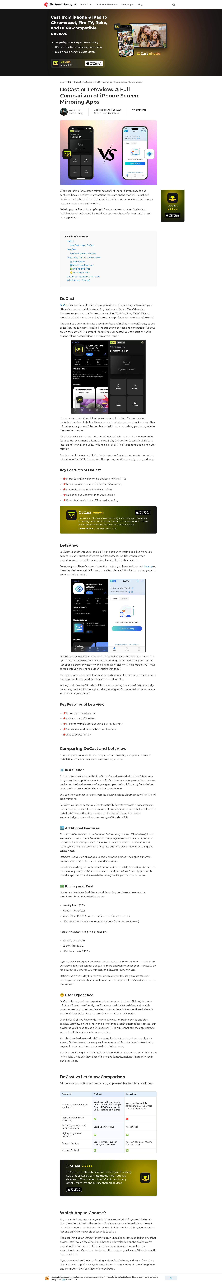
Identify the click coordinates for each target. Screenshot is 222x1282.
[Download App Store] (140, 512)
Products (85, 4)
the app (148, 566)
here (63, 1279)
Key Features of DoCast (82, 245)
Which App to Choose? (78, 280)
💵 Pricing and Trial (80, 269)
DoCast (70, 241)
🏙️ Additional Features (82, 265)
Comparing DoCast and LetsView (83, 257)
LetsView (71, 249)
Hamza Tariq (76, 113)
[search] (173, 4)
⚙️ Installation (77, 261)
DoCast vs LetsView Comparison (83, 276)
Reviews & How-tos (106, 4)
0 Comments (139, 110)
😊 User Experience (80, 272)
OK (171, 1278)
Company (127, 4)
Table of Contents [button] (78, 236)
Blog (140, 4)
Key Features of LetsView (83, 253)
